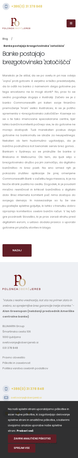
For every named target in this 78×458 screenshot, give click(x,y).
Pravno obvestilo (13, 357)
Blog (5, 39)
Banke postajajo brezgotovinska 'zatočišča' (34, 46)
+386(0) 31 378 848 (26, 6)
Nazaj (17, 250)
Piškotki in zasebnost (16, 363)
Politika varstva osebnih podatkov (25, 368)
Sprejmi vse (22, 448)
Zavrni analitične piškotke (32, 438)
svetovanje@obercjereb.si (20, 342)
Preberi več (25, 431)
